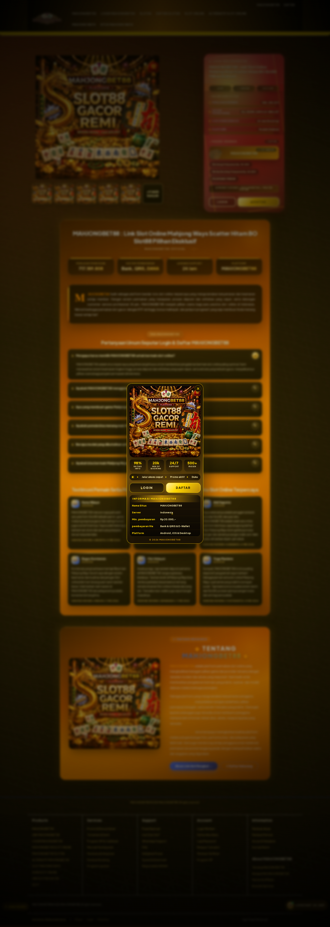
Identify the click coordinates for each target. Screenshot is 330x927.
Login (147, 488)
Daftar (183, 488)
